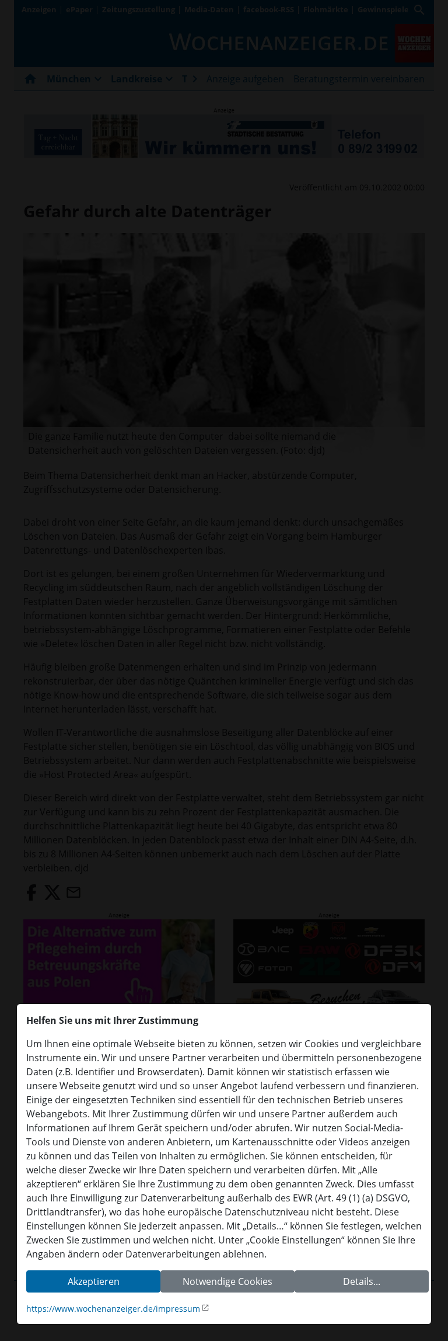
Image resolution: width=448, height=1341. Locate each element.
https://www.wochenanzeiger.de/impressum (113, 1308)
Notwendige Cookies (227, 1281)
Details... (361, 1281)
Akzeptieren (94, 1281)
